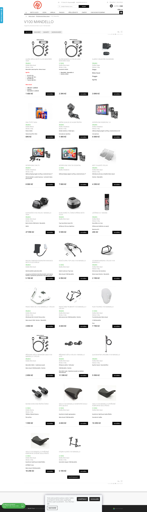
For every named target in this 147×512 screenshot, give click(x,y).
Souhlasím (95, 499)
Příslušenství (73, 12)
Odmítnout (82, 499)
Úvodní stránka (26, 12)
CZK (119, 9)
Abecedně (28, 32)
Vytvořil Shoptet (119, 508)
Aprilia (52, 12)
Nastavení (52, 508)
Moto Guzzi (34, 12)
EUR (121, 9)
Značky (84, 12)
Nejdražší (46, 32)
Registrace (120, 2)
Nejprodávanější (56, 32)
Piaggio (61, 12)
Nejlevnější (37, 32)
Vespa (44, 12)
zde (48, 504)
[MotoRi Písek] (38, 5)
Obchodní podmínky (98, 12)
